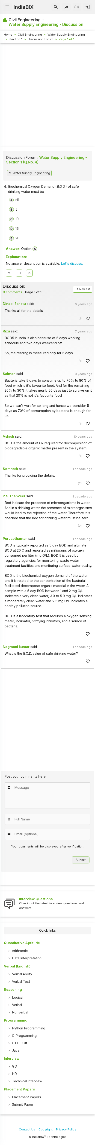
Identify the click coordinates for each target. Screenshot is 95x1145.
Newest (84, 289)
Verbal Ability (22, 974)
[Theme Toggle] (77, 7)
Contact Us (27, 1129)
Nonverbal (20, 1012)
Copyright (46, 1129)
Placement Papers (26, 1097)
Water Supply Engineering (66, 34)
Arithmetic (20, 951)
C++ (15, 1043)
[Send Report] (29, 273)
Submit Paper (22, 1104)
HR (14, 1074)
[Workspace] (19, 273)
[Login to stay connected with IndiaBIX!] (87, 7)
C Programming (24, 1036)
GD (14, 1066)
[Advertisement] (47, 96)
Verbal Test (21, 981)
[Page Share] (66, 7)
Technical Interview (27, 1081)
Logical (17, 997)
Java (15, 1050)
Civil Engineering (30, 34)
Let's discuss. (72, 263)
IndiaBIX (23, 7)
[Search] (55, 7)
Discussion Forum (40, 39)
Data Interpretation (27, 958)
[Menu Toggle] (7, 7)
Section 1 (15, 39)
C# (24, 1043)
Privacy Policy (66, 1129)
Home (8, 34)
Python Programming (28, 1028)
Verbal (17, 1005)
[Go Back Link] (9, 273)
